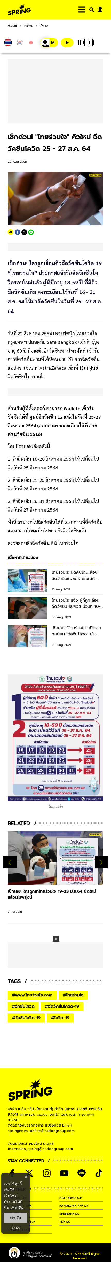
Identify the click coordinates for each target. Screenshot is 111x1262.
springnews (69, 1213)
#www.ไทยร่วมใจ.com (32, 995)
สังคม (44, 25)
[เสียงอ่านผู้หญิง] (49, 42)
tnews (64, 1221)
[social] (29, 1173)
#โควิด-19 (60, 1018)
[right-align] (91, 9)
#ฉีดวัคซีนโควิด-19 (62, 1006)
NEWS (28, 25)
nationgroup (70, 1197)
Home (12, 25)
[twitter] (24, 232)
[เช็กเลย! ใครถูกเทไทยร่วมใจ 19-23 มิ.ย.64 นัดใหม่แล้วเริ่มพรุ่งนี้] (55, 858)
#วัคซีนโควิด (23, 1006)
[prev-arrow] (10, 862)
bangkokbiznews (73, 1205)
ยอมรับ (15, 1218)
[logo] (19, 9)
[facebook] (17, 232)
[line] (31, 232)
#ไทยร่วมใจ (73, 995)
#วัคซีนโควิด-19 (26, 1018)
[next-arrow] (101, 862)
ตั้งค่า (15, 1228)
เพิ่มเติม (17, 1207)
